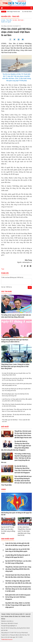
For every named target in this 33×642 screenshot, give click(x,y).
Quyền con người (6, 22)
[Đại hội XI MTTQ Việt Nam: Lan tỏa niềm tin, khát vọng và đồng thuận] (8, 521)
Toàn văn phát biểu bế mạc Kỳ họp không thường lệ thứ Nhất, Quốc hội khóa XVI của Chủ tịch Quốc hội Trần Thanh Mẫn (16, 480)
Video (3, 489)
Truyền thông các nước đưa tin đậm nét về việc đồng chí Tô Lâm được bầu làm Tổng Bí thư (17, 379)
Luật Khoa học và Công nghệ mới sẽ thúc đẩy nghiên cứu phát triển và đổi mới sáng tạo (17, 400)
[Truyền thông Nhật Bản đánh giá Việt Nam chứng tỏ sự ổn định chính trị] (16, 329)
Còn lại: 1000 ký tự (6, 287)
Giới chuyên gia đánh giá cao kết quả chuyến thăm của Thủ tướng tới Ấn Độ (16, 389)
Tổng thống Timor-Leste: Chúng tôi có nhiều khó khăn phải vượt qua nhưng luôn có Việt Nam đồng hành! (15, 366)
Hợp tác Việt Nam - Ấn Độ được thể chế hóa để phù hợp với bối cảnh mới (16, 415)
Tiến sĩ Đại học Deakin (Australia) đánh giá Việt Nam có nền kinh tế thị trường (17, 405)
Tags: (2, 269)
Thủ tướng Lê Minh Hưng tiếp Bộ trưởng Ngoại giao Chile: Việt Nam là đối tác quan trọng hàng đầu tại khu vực (16, 458)
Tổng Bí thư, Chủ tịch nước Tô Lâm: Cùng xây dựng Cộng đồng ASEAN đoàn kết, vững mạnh (18, 569)
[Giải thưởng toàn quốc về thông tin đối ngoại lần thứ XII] (16, 502)
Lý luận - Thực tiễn (6, 20)
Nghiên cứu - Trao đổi (10, 16)
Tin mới (3, 11)
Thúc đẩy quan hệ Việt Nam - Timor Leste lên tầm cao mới (16, 420)
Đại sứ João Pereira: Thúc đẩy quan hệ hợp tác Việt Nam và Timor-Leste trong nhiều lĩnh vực (16, 410)
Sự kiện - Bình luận (18, 20)
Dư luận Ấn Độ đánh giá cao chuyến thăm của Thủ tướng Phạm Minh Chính (16, 374)
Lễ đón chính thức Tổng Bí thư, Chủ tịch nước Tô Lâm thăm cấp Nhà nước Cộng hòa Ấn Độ (24, 531)
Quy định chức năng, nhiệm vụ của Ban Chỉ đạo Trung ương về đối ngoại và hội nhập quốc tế (17, 605)
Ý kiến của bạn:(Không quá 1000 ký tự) (12, 277)
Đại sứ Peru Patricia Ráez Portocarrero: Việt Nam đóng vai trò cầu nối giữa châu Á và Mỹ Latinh (18, 589)
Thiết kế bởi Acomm (6, 639)
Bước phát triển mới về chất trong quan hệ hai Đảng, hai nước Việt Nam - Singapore (17, 597)
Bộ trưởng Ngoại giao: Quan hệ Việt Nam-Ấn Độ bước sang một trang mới (15, 394)
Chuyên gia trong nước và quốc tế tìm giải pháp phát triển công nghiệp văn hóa (17, 384)
